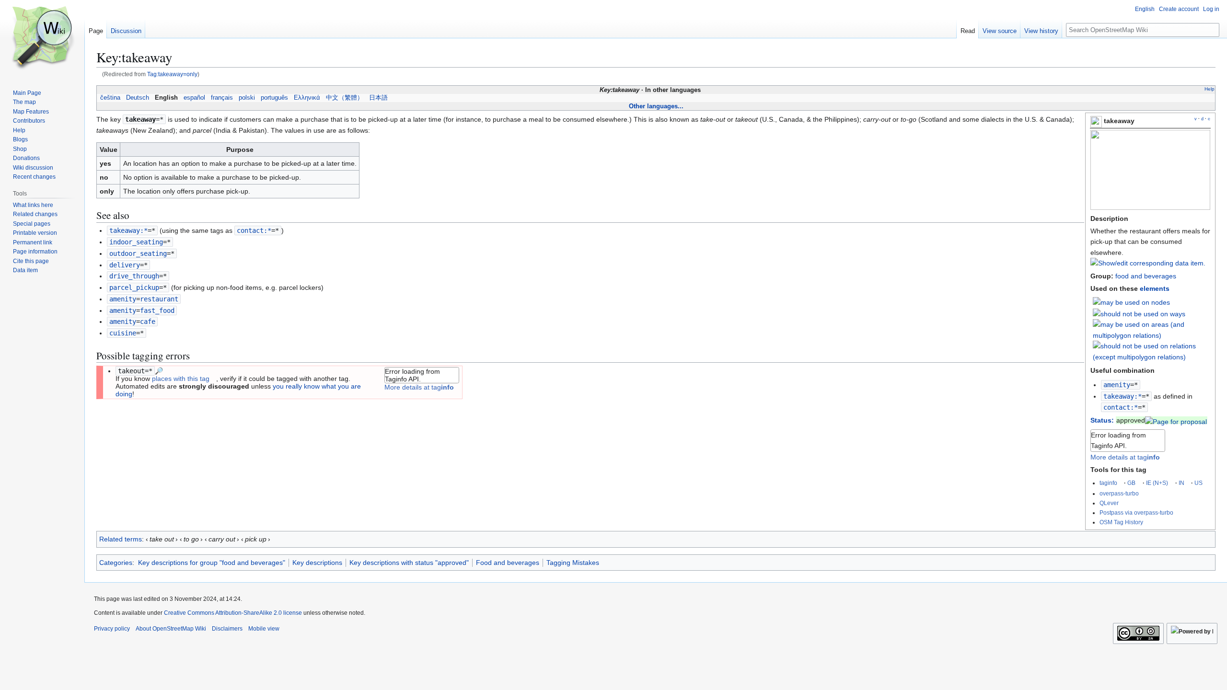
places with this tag (180, 378)
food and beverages (1145, 276)
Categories (115, 562)
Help (1209, 89)
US (1198, 483)
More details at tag (1125, 457)
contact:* (1120, 407)
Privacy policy (112, 628)
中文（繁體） (344, 97)
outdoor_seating (138, 253)
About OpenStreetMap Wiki (171, 628)
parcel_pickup (134, 287)
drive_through (134, 276)
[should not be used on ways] (1139, 313)
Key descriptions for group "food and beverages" (211, 562)
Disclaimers (227, 628)
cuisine (122, 333)
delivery (124, 265)
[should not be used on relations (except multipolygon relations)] (1152, 351)
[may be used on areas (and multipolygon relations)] (1152, 329)
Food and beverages (507, 562)
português (274, 97)
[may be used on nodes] (1131, 302)
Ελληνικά (307, 97)
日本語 (378, 97)
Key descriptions (317, 562)
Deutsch (137, 97)
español (194, 97)
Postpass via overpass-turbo (1136, 512)
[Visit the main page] (42, 38)
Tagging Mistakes (572, 562)
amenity (1116, 385)
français (222, 97)
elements (1154, 288)
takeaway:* (1122, 396)
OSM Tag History (1121, 522)
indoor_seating (136, 242)
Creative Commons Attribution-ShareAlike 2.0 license (233, 613)
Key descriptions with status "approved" (409, 562)
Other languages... (656, 106)
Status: (1102, 420)
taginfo (1108, 483)
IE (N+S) (1157, 483)
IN (1181, 483)
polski (247, 97)
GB (1131, 483)
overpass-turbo (1119, 493)
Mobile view (263, 628)
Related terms (120, 539)
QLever (1109, 503)
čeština (110, 97)
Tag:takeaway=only (172, 74)
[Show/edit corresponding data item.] (1147, 263)
